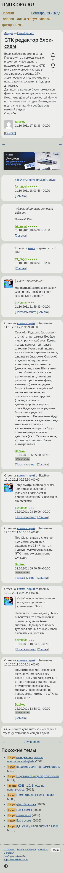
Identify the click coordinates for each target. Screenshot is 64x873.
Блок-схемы (24, 820)
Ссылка (10, 133)
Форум (32, 19)
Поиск (17, 25)
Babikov (20, 121)
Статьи (20, 19)
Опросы (44, 19)
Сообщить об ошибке (15, 856)
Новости (7, 13)
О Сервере (9, 849)
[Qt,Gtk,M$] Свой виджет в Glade (37, 826)
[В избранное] (53, 55)
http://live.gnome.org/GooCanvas (35, 179)
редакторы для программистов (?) (38, 766)
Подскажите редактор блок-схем (37, 776)
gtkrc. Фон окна (26, 804)
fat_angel (21, 186)
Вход (56, 13)
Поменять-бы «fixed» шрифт (35, 794)
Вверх (55, 850)
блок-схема (23, 815)
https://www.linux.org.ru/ (16, 859)
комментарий (26, 323)
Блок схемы (24, 809)
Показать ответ (26, 312)
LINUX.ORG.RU (17, 4)
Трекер (6, 25)
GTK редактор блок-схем (28, 42)
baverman (21, 302)
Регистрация (40, 13)
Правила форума (26, 849)
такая (31, 248)
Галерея (7, 19)
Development (25, 33)
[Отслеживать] (53, 65)
